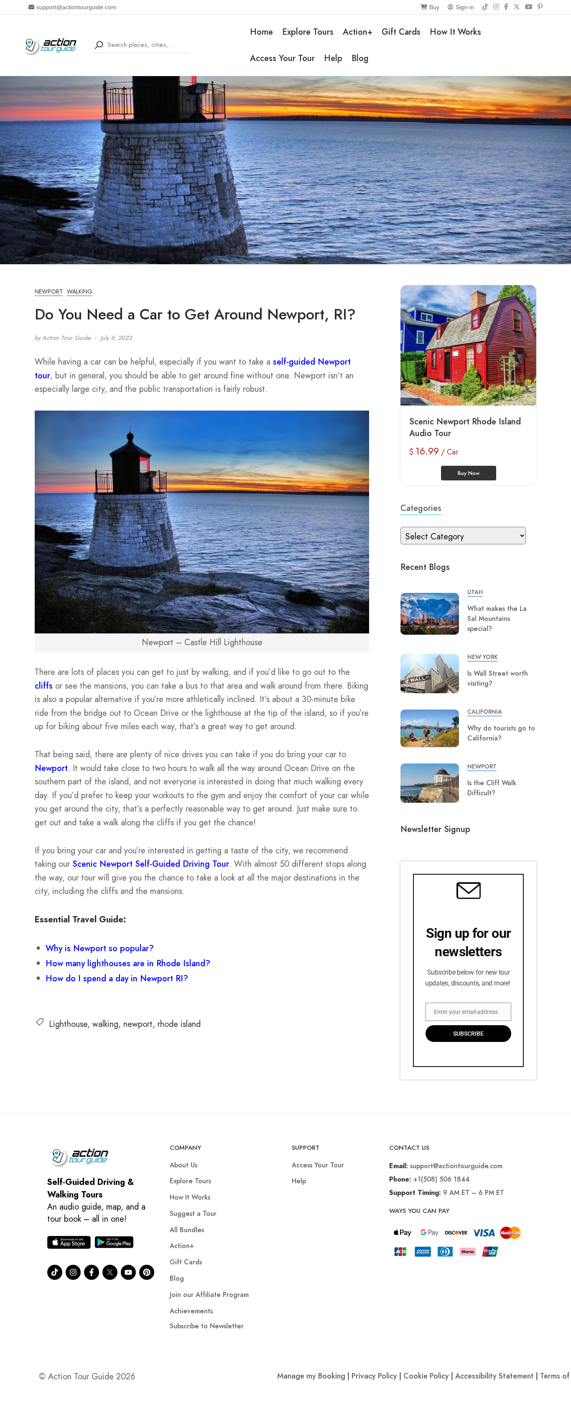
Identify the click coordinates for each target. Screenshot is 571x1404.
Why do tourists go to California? (501, 733)
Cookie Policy (426, 1376)
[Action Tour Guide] (52, 44)
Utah (475, 592)
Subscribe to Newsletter (207, 1326)
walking (105, 1024)
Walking (79, 291)
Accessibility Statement (494, 1376)
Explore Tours (308, 32)
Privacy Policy (374, 1376)
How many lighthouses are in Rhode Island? (128, 963)
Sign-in (465, 7)
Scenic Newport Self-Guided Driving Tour (150, 864)
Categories (420, 508)
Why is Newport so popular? (100, 948)
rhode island (179, 1024)
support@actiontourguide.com (76, 7)
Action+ (357, 32)
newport (138, 1024)
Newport (49, 291)
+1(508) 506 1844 (441, 1179)
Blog (360, 58)
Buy (434, 7)
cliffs (44, 686)
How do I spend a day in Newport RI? (117, 979)
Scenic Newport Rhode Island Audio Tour (465, 427)
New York (482, 657)
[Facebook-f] (91, 1272)
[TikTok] (485, 7)
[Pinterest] (540, 7)
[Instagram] (496, 7)
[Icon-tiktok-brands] (54, 1272)
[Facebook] (506, 7)
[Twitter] (109, 1272)
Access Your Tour (282, 58)
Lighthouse (68, 1024)
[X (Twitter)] (516, 7)
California (484, 711)
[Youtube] (128, 1272)
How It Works (455, 32)
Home (261, 32)
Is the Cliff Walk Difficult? (491, 788)
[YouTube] (529, 7)
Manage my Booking (312, 1376)
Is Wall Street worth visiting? (497, 678)
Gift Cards (401, 32)
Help (333, 58)
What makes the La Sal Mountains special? (497, 618)
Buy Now (468, 473)
